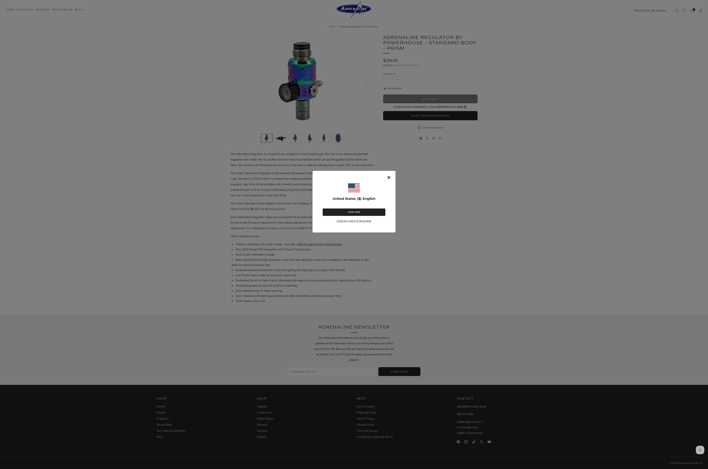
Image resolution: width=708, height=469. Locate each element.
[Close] (388, 177)
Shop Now (354, 212)
